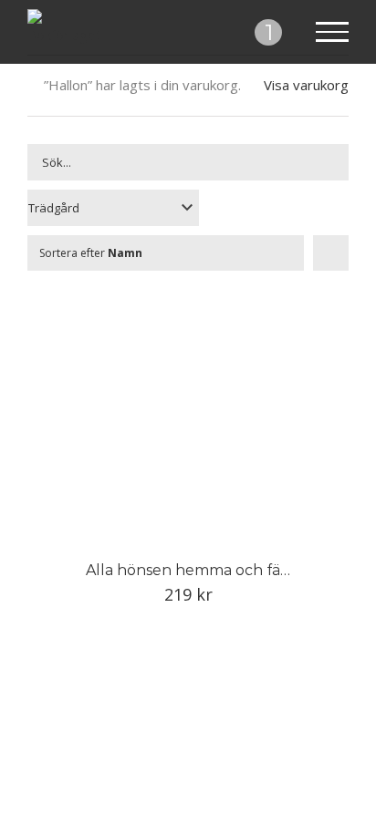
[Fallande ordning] (331, 253)
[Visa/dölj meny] (332, 32)
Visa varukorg (306, 85)
